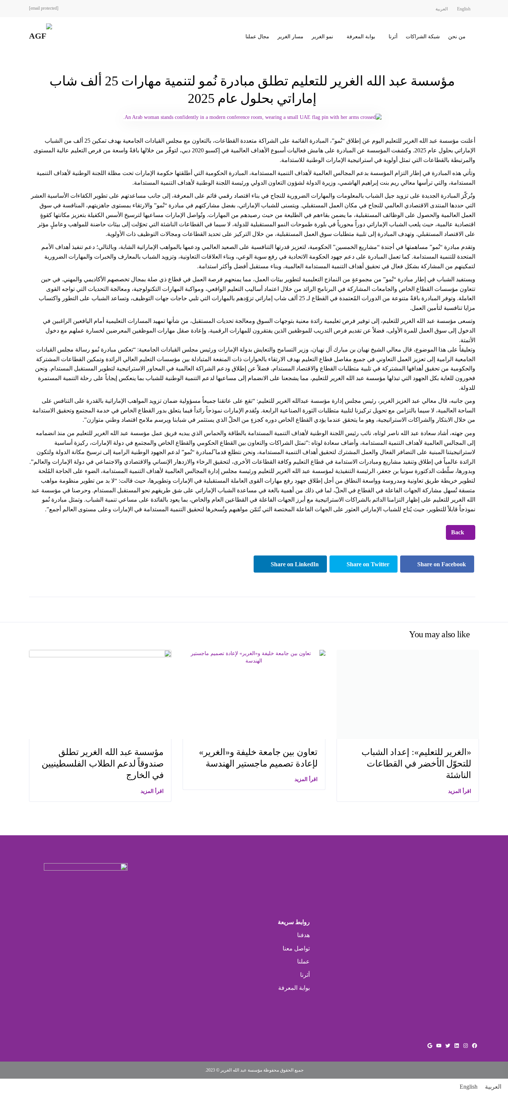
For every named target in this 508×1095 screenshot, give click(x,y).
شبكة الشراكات (423, 36)
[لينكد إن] (456, 1045)
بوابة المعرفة (361, 36)
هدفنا (303, 935)
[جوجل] (429, 1045)
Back (458, 532)
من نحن (457, 36)
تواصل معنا (296, 948)
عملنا (303, 961)
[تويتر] (447, 1045)
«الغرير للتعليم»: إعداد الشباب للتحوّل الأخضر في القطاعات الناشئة (416, 763)
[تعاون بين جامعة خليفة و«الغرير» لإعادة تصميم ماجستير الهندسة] (254, 657)
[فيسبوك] (474, 1045)
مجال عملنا (257, 36)
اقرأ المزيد (152, 791)
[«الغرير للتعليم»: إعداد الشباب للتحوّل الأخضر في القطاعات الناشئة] (408, 694)
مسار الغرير (290, 36)
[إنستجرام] (465, 1045)
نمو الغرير (322, 36)
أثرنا (393, 36)
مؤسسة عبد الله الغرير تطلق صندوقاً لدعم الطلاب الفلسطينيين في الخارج (103, 763)
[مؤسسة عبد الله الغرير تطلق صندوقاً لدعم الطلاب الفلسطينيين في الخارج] (100, 694)
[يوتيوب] (438, 1045)
